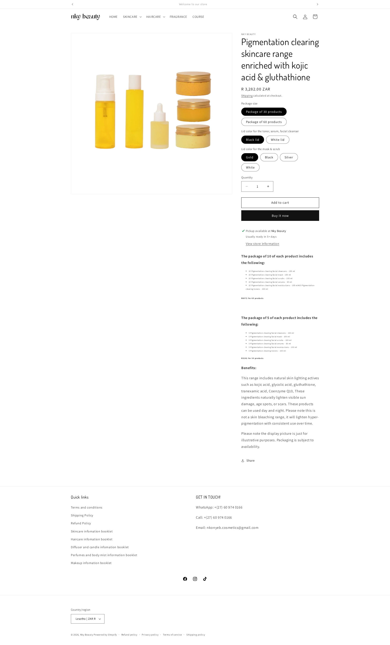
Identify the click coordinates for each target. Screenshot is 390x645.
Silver (289, 157)
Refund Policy (81, 523)
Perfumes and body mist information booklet (104, 555)
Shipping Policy (82, 515)
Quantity (247, 177)
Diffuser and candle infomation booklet (100, 547)
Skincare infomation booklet (92, 531)
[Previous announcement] (72, 4)
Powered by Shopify (105, 634)
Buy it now (280, 215)
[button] (132, 16)
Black (269, 157)
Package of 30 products (264, 112)
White (250, 167)
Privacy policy (150, 634)
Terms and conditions (86, 507)
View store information (262, 244)
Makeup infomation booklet (91, 563)
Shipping (247, 95)
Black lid (252, 140)
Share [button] (250, 460)
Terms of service (172, 634)
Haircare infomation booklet (91, 539)
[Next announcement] (318, 4)
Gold (249, 157)
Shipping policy (195, 634)
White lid (278, 140)
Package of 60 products (264, 122)
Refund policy (129, 634)
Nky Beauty (86, 634)
